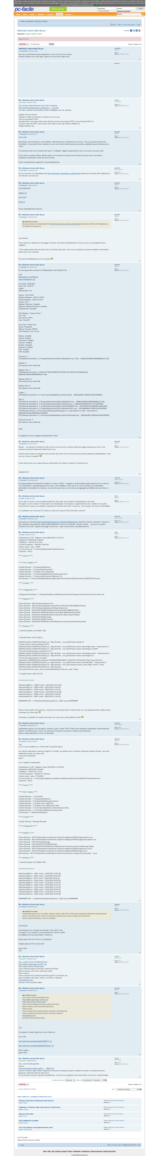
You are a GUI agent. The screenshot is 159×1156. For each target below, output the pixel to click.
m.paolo (28, 34)
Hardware (41, 14)
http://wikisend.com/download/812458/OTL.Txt (35, 1041)
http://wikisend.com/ (26, 980)
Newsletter (77, 1151)
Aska (22, 498)
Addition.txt (23, 193)
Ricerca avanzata (96, 1151)
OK (96, 5)
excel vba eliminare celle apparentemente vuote (36, 1127)
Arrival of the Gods (109, 1151)
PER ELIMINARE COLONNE (28, 1121)
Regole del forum (24, 39)
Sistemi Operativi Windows (115, 1114)
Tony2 (25, 1116)
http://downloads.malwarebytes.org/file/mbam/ (64, 173)
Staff (108, 1145)
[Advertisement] (65, 79)
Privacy (70, 1151)
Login (138, 24)
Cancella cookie (116, 1145)
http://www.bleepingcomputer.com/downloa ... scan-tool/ (39, 108)
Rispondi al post (22, 43)
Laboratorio (30, 21)
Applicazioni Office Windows (116, 1100)
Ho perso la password (123, 11)
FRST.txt (22, 202)
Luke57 (39, 34)
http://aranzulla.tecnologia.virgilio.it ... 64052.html (36, 1068)
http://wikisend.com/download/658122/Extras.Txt (36, 1046)
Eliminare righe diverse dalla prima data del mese (36, 1100)
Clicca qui (74, 5)
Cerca (125, 24)
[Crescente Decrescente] (100, 1080)
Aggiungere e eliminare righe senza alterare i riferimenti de (39, 1107)
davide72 (24, 170)
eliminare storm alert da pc (31, 30)
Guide (32, 14)
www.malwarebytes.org (27, 279)
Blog (44, 1151)
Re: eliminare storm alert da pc (31, 100)
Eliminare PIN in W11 (26, 1114)
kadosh (33, 34)
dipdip (25, 1102)
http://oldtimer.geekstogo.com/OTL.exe (33, 964)
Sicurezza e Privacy (41, 21)
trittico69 (25, 1109)
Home (18, 14)
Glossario (68, 14)
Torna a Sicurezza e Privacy (27, 1089)
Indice (23, 21)
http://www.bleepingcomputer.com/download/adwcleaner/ (57, 522)
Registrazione (58, 9)
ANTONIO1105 (27, 1129)
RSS (114, 24)
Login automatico (104, 11)
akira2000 (24, 51)
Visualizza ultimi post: (58, 1080)
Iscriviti (132, 24)
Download (50, 14)
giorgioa (25, 1123)
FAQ (119, 24)
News (25, 14)
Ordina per (79, 1080)
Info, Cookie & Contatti (59, 1151)
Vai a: (113, 1089)
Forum (59, 14)
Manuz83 (24, 134)
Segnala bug (86, 1151)
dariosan (24, 741)
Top (139, 59)
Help (49, 1151)
